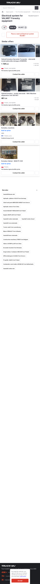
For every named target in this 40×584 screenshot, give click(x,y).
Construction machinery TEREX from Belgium (15, 239)
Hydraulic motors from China (11, 206)
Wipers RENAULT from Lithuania (12, 231)
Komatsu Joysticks (7, 128)
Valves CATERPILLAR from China (12, 243)
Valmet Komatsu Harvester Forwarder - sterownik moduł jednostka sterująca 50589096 (18, 60)
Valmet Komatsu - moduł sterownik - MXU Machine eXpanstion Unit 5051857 (18, 94)
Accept (20, 581)
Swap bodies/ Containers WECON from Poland (16, 252)
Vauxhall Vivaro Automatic (10, 235)
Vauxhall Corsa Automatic (10, 223)
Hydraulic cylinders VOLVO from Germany (14, 198)
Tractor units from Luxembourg (12, 227)
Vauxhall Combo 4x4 (8, 268)
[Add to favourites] (37, 74)
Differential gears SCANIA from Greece (14, 256)
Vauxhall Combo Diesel (28, 219)
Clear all (12, 27)
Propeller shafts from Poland (11, 260)
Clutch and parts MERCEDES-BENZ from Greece (16, 202)
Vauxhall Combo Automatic (10, 219)
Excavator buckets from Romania (12, 247)
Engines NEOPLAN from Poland (12, 215)
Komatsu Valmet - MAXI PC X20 (12, 161)
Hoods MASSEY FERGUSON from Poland (14, 210)
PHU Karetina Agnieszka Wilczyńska (10, 70)
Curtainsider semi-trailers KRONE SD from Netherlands (18, 264)
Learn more (23, 576)
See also (5, 190)
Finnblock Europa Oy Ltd (7, 138)
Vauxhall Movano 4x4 (9, 194)
